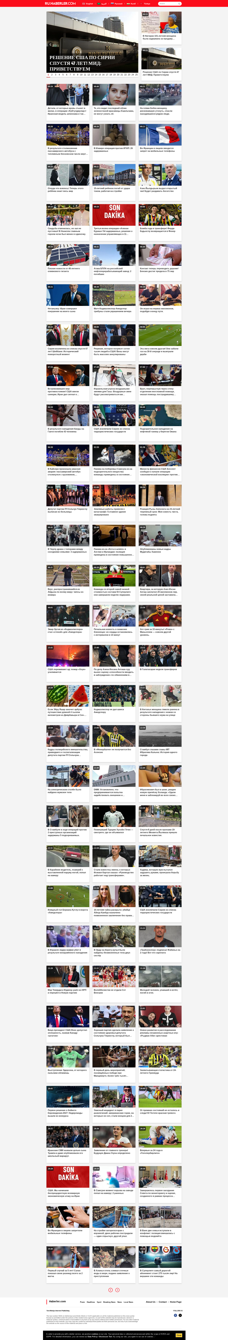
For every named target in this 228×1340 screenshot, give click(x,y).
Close (179, 1335)
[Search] (179, 4)
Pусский (118, 4)
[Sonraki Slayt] (134, 44)
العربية (103, 4)
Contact (163, 1302)
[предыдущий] (111, 1290)
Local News (128, 1302)
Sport (99, 1302)
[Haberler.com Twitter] (180, 1317)
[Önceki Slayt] (50, 44)
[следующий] (117, 1290)
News (119, 1302)
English (89, 4)
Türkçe (146, 4)
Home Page (176, 1302)
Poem (82, 1302)
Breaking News (109, 1302)
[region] (114, 1335)
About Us (150, 1302)
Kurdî (133, 4)
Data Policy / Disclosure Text (100, 1337)
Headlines (91, 1302)
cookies (94, 1334)
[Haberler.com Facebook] (175, 1317)
